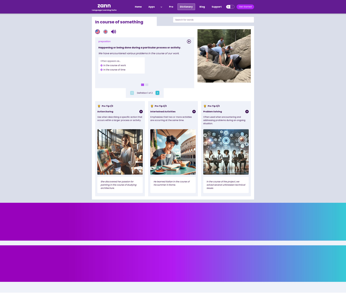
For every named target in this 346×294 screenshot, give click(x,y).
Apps (151, 6)
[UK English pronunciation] (105, 31)
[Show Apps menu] (161, 7)
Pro (171, 6)
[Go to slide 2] (146, 85)
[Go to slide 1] (142, 85)
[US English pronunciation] (97, 31)
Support (217, 6)
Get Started (245, 6)
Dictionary (186, 6)
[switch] (230, 7)
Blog (202, 6)
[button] (113, 32)
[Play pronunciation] (189, 41)
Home (138, 6)
